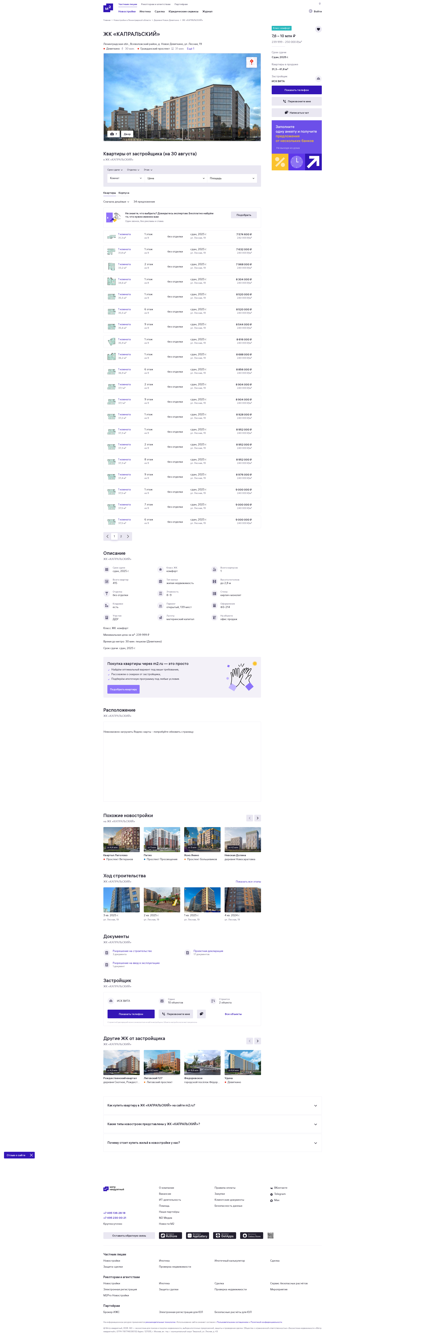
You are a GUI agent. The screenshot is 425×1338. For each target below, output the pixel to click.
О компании (166, 1188)
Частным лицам (127, 4)
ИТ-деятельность (170, 1200)
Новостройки (111, 1260)
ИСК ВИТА (278, 81)
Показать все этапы (248, 881)
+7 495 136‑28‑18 (114, 1213)
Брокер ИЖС (111, 1312)
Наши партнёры (169, 1212)
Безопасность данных (228, 1206)
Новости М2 (166, 1224)
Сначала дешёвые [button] (114, 201)
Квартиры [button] (109, 192)
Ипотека (164, 1260)
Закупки (220, 1194)
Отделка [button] (131, 169)
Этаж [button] (146, 169)
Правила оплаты (225, 1188)
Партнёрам (181, 4)
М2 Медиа (165, 1218)
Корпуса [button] (124, 192)
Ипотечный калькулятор (230, 1260)
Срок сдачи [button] (113, 169)
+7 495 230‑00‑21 (114, 1217)
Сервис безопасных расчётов (289, 1283)
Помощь (164, 1206)
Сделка (275, 1260)
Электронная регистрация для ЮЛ (181, 1312)
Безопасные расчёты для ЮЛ (233, 1312)
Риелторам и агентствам (156, 4)
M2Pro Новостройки (116, 1295)
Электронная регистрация (120, 1289)
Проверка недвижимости (175, 1266)
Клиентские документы (229, 1200)
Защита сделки (113, 1266)
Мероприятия (278, 1289)
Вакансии (165, 1194)
